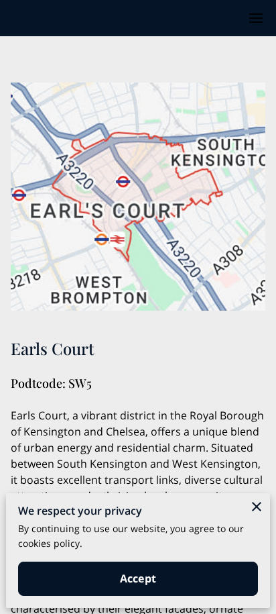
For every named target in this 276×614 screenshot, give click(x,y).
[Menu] (256, 18)
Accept (138, 578)
